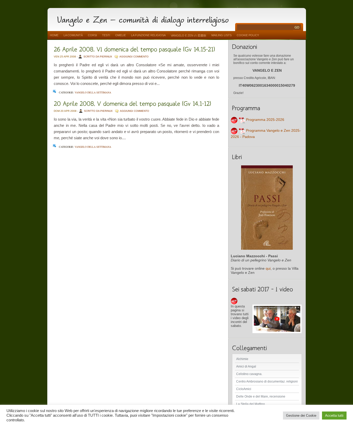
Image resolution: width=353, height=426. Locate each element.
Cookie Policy (248, 35)
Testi (106, 35)
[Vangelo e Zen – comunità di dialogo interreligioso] (145, 19)
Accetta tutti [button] (334, 415)
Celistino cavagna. (249, 374)
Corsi (92, 35)
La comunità (73, 35)
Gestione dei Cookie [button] (301, 415)
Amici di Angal (246, 366)
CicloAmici (243, 389)
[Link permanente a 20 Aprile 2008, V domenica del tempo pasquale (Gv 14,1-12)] (132, 103)
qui (268, 268)
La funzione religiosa (148, 35)
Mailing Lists (221, 35)
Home (54, 35)
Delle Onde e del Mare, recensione (260, 396)
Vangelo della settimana (93, 92)
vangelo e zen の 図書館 (188, 35)
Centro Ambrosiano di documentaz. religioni (267, 381)
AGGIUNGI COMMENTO (134, 56)
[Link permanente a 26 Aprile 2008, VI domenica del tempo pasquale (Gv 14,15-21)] (134, 48)
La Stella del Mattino (250, 404)
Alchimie (242, 359)
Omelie (120, 35)
